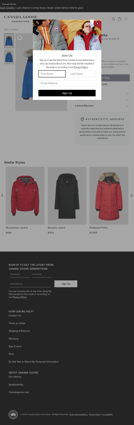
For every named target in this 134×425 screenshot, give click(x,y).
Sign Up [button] (67, 93)
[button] (97, 23)
